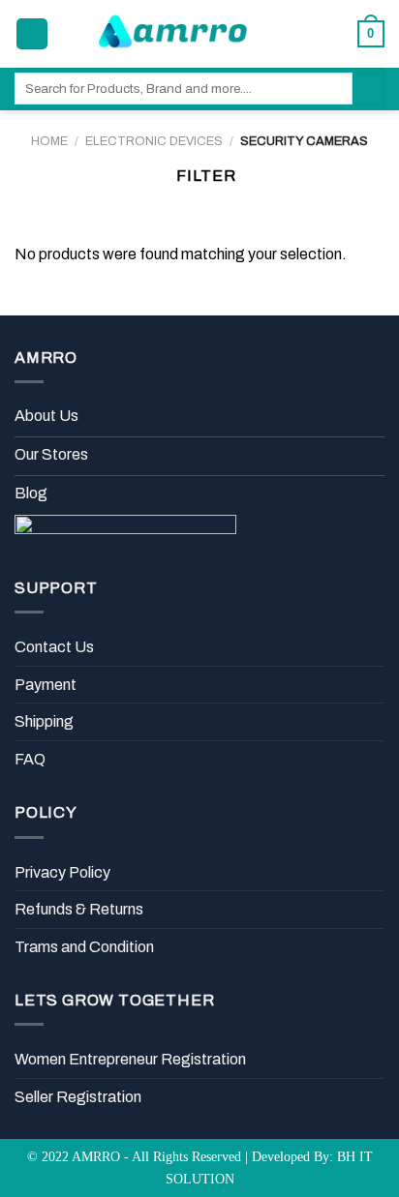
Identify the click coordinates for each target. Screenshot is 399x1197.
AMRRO (96, 1156)
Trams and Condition (84, 947)
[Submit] (368, 89)
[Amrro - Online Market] (174, 34)
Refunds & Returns (79, 909)
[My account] (301, 34)
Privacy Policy (62, 872)
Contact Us (54, 647)
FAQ (30, 759)
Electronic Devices (154, 141)
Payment (46, 684)
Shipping (44, 721)
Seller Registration (78, 1097)
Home (49, 141)
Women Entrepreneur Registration (130, 1059)
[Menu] (31, 34)
